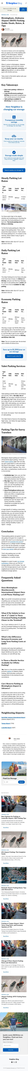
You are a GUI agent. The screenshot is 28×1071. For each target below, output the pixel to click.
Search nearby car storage (13, 170)
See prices (23, 9)
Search (21, 782)
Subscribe (10, 1049)
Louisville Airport (6, 727)
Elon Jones (7, 28)
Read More (6, 827)
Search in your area (13, 356)
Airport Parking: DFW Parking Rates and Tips (13, 997)
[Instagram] (16, 1062)
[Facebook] (12, 1062)
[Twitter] (14, 1062)
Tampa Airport (5, 723)
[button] (2, 3)
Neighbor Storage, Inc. (11, 1068)
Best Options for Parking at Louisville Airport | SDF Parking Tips (13, 817)
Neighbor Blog (14, 1059)
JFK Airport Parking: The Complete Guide (13, 853)
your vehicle (9, 549)
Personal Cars (5, 14)
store (4, 549)
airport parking (9, 461)
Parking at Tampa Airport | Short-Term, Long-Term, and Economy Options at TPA (12, 925)
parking (9, 671)
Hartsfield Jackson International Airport (13, 717)
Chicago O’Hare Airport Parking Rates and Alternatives (12, 961)
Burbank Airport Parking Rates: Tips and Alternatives (13, 888)
